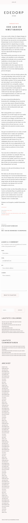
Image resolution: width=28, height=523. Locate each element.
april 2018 (4, 512)
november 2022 (5, 428)
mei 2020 (4, 474)
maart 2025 (4, 385)
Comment (3, 272)
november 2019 (5, 483)
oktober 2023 (5, 411)
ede (20, 213)
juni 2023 (4, 417)
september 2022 (5, 431)
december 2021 (5, 445)
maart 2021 (4, 458)
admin (4, 211)
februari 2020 (5, 478)
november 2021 (5, 446)
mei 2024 (4, 400)
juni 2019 (4, 490)
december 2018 (5, 500)
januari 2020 (5, 480)
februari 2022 (5, 441)
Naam (2, 250)
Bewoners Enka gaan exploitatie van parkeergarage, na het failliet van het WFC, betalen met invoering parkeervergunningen (13, 331)
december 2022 (5, 426)
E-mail (2, 257)
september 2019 (5, 486)
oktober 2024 (5, 393)
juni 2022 (4, 435)
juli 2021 (4, 452)
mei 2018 (4, 510)
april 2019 (4, 493)
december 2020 (5, 463)
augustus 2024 (5, 396)
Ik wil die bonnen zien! (7, 327)
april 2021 (4, 457)
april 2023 (4, 420)
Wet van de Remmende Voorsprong (14, 230)
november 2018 (5, 501)
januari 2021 (5, 461)
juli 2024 (4, 397)
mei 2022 (4, 437)
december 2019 (5, 481)
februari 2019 (5, 497)
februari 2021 (5, 460)
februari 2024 (5, 405)
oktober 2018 (5, 503)
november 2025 (5, 373)
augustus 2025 (5, 377)
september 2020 (5, 468)
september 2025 (5, 376)
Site (2, 265)
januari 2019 (5, 498)
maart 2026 (4, 367)
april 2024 (4, 402)
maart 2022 (4, 440)
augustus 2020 (5, 469)
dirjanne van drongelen (12, 213)
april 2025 (4, 383)
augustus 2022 (5, 432)
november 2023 (5, 409)
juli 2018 (4, 507)
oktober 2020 (5, 466)
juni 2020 (4, 472)
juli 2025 (4, 379)
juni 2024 (4, 399)
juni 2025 (4, 380)
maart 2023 (4, 422)
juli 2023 (4, 415)
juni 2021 (4, 454)
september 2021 (5, 449)
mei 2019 (4, 492)
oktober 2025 (5, 374)
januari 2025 (5, 388)
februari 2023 (5, 423)
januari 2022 (5, 443)
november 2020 (5, 464)
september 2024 (5, 394)
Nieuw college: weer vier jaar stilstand (11, 321)
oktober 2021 (5, 448)
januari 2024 (5, 406)
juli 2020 (4, 471)
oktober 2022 (5, 429)
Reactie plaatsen (10, 295)
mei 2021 (4, 455)
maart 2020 (4, 477)
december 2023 (5, 408)
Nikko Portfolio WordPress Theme (10, 519)
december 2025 (5, 371)
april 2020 (4, 475)
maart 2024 (4, 403)
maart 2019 (4, 495)
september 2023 (5, 412)
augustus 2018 (5, 506)
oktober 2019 (5, 484)
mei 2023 (4, 419)
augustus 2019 (5, 487)
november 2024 (5, 391)
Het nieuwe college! (7, 323)
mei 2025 (4, 382)
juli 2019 (4, 489)
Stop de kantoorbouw (9, 226)
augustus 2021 (5, 451)
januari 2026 (5, 370)
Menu (14, 2)
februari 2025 (5, 386)
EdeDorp (14, 12)
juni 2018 (4, 509)
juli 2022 (4, 434)
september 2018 (5, 504)
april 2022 (4, 438)
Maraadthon (14, 23)
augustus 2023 (5, 414)
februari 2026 (5, 368)
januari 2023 (5, 425)
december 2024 (5, 389)
